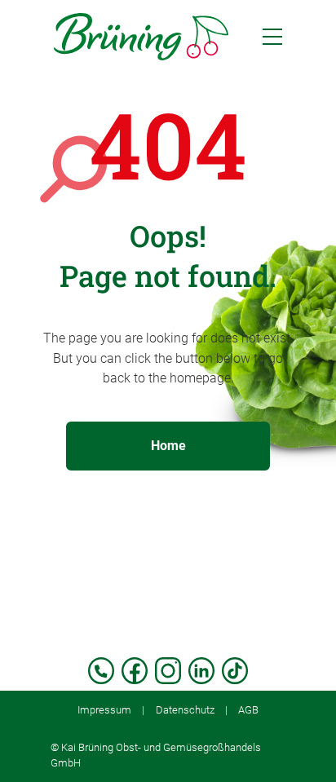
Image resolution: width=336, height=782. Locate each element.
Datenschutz (185, 710)
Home (168, 445)
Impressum (104, 710)
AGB (248, 710)
